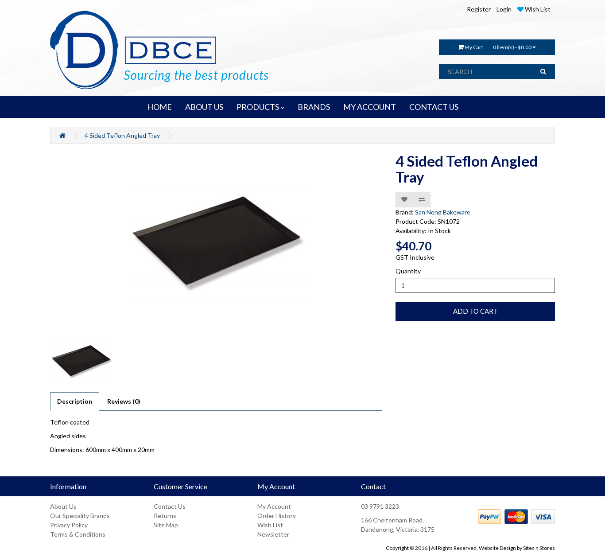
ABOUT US (204, 107)
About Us (63, 506)
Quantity (408, 271)
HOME (159, 107)
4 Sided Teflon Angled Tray (122, 135)
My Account (274, 506)
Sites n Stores (539, 548)
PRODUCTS (258, 107)
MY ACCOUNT (369, 107)
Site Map (166, 525)
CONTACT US (433, 107)
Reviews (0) (123, 401)
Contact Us (170, 506)
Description (74, 401)
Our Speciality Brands (80, 515)
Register (479, 9)
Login (504, 9)
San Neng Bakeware (442, 212)
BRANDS (314, 107)
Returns (165, 515)
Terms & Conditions (77, 534)
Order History (276, 515)
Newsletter (273, 534)
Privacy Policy (69, 525)
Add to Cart (475, 311)
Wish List (270, 525)
